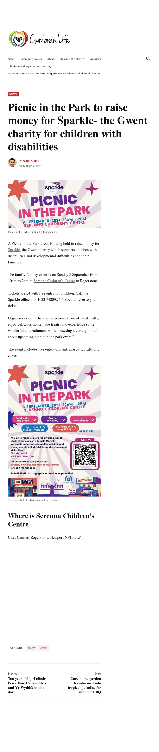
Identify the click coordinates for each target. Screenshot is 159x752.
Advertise (95, 59)
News (11, 59)
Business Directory (71, 59)
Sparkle (14, 249)
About (51, 59)
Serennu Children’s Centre (54, 280)
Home (11, 73)
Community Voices (31, 59)
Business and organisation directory (31, 66)
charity (31, 648)
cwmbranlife (30, 160)
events (43, 648)
